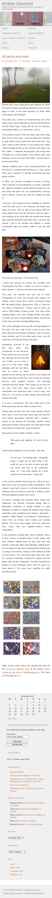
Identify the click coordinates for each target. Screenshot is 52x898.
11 (45, 705)
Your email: (11, 734)
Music (4, 43)
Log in (12, 864)
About (5, 28)
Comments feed (16, 871)
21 (21, 711)
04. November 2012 (10, 61)
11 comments (24, 61)
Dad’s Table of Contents (13, 38)
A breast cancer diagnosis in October (25, 775)
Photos (5, 48)
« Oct (9, 719)
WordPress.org (16, 875)
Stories (44, 61)
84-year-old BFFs (17, 772)
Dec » (15, 719)
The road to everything (19, 785)
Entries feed (15, 868)
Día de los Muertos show (17, 669)
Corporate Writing (11, 33)
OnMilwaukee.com (31, 672)
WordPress (39, 893)
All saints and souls (15, 56)
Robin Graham (17, 4)
